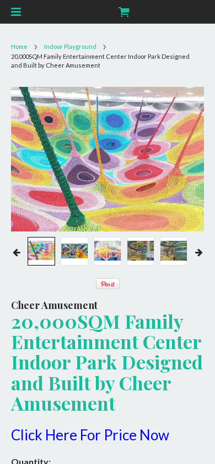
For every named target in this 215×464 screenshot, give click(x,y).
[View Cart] (123, 11)
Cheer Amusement (54, 305)
